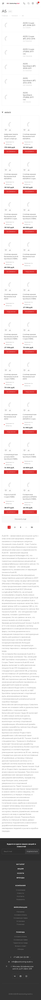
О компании (20, 890)
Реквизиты (20, 899)
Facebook (20, 976)
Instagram (26, 976)
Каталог (20, 864)
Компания (20, 885)
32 (32, 527)
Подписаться (32, 851)
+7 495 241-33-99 (21, 957)
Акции (20, 869)
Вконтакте (14, 976)
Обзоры (20, 949)
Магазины (20, 912)
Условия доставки (21, 918)
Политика (20, 924)
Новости (20, 893)
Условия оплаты (20, 915)
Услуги (20, 873)
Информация (20, 907)
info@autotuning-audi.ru (22, 962)
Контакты (20, 896)
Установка (21, 921)
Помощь (20, 932)
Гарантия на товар (20, 943)
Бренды (20, 878)
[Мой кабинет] (33, 3)
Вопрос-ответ (20, 946)
